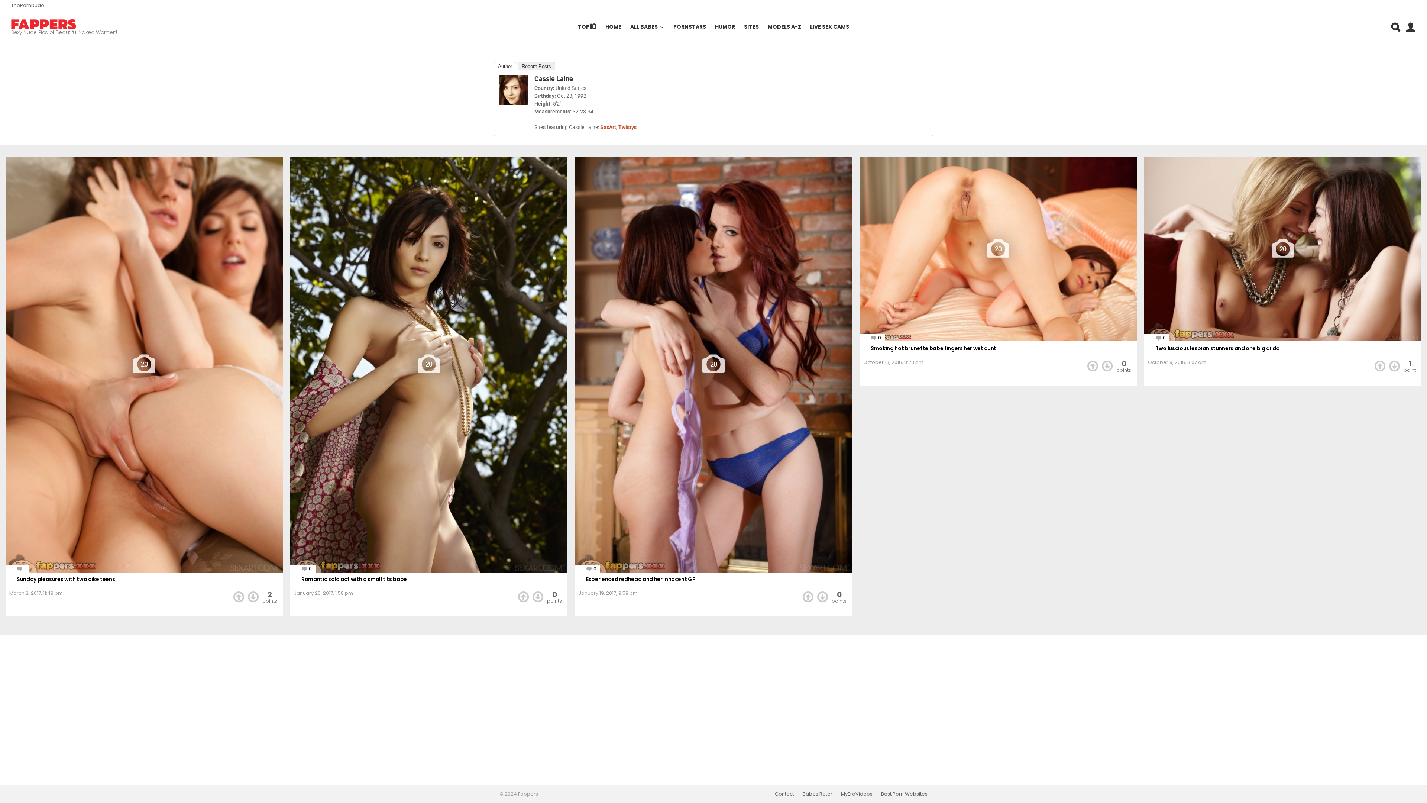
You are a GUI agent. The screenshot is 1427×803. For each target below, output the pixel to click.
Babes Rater (817, 794)
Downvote (253, 597)
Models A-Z (784, 27)
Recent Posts (536, 66)
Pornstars (689, 27)
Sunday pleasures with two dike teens (66, 579)
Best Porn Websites (904, 794)
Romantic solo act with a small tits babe (354, 579)
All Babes (644, 27)
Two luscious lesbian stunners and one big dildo (1217, 348)
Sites (751, 27)
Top (587, 27)
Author (505, 66)
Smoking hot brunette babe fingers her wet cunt (933, 348)
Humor (725, 27)
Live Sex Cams (829, 27)
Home (613, 27)
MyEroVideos (857, 794)
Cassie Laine (553, 79)
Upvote (238, 597)
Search (1395, 27)
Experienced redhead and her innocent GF (640, 579)
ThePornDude (27, 5)
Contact (784, 794)
